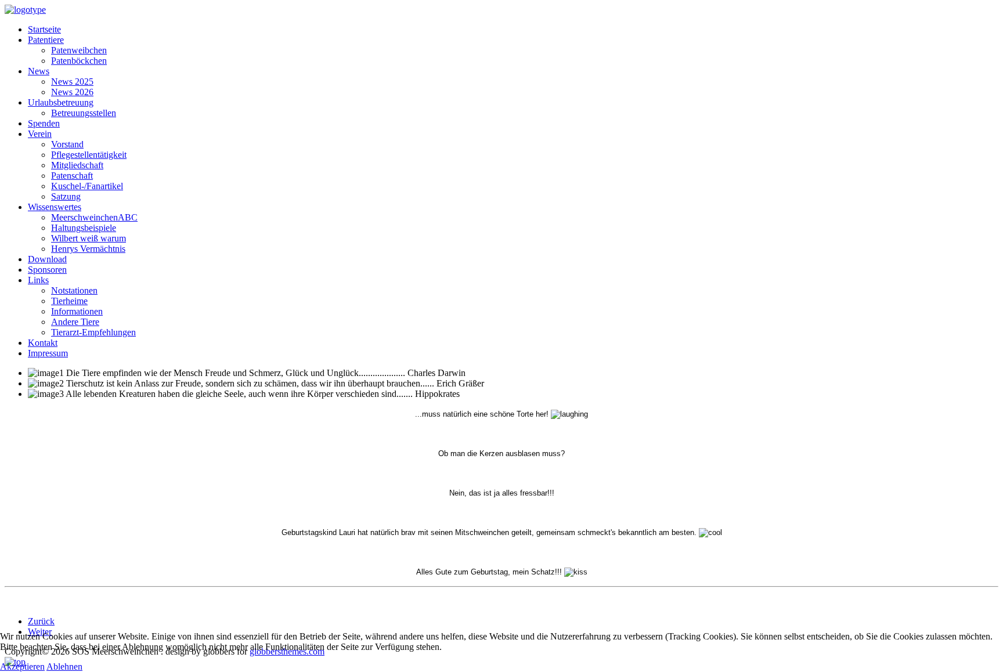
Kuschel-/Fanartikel (87, 186)
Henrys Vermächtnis (88, 249)
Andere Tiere (75, 322)
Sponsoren (47, 269)
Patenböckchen (79, 61)
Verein (40, 134)
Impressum (48, 353)
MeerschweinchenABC (94, 217)
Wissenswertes (54, 207)
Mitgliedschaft (77, 165)
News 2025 (72, 81)
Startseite (44, 29)
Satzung (66, 196)
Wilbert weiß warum (88, 238)
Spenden (44, 123)
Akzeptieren (22, 666)
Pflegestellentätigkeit (89, 155)
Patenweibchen (79, 50)
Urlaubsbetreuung (60, 102)
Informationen (77, 311)
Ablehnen (64, 666)
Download (47, 259)
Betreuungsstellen (83, 113)
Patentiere (46, 40)
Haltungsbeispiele (83, 228)
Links (38, 280)
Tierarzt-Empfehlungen (93, 332)
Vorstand (67, 144)
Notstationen (74, 290)
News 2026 (72, 92)
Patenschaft (72, 175)
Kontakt (42, 343)
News (38, 71)
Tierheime (69, 301)
